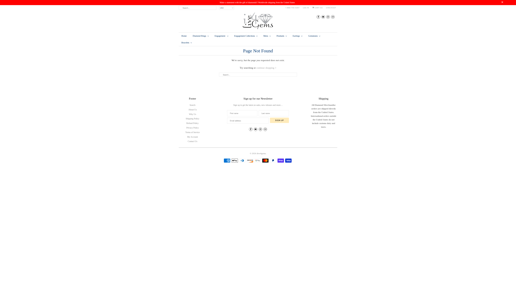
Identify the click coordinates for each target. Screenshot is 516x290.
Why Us (192, 114)
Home (184, 36)
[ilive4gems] (258, 21)
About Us (192, 109)
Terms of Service (192, 132)
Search (192, 105)
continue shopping (265, 67)
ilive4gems (261, 153)
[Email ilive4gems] (333, 17)
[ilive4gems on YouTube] (323, 17)
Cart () (318, 8)
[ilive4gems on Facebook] (318, 17)
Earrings (296, 36)
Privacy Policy (192, 128)
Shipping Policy (192, 118)
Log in (306, 8)
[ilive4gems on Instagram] (328, 17)
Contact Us (192, 141)
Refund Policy (192, 123)
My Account (192, 137)
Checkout (331, 8)
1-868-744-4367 (293, 8)
